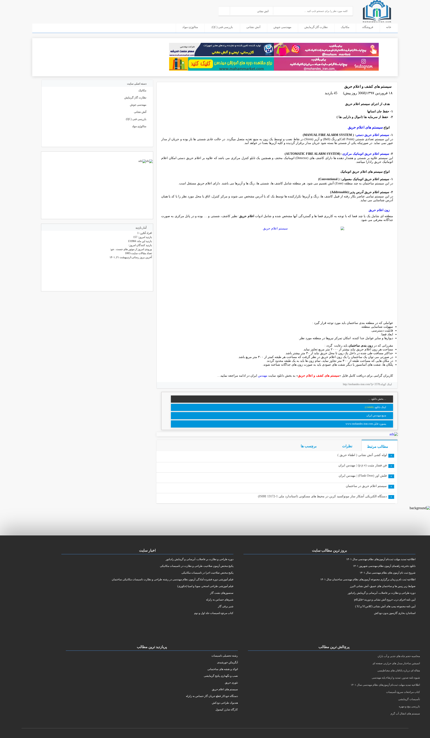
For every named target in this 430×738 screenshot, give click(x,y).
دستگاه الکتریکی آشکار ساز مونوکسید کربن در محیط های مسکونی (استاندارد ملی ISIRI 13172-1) (322, 496)
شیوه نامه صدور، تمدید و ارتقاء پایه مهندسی (396, 677)
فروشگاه (367, 27)
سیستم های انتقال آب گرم (405, 713)
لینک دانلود (380, 407)
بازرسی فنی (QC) (222, 27)
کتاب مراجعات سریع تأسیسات (403, 692)
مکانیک (345, 27)
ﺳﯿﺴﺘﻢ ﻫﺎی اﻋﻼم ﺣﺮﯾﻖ (365, 127)
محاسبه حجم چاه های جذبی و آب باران (399, 656)
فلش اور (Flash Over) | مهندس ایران (363, 475)
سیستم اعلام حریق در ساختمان (366, 486)
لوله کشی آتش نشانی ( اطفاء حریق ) (362, 455)
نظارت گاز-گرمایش (316, 27)
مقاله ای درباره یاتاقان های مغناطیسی (398, 670)
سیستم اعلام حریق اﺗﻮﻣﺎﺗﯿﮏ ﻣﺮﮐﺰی (365, 153)
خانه (388, 27)
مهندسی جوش (282, 27)
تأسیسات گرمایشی (409, 699)
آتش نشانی (253, 27)
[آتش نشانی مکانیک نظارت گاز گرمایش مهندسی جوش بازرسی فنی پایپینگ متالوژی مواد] (251, 11)
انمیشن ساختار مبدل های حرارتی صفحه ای (396, 663)
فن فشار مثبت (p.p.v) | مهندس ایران (362, 465)
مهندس (262, 375)
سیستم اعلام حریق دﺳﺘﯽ (373, 135)
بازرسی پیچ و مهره (409, 706)
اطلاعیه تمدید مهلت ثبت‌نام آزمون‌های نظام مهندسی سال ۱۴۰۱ (385, 684)
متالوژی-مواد (190, 27)
